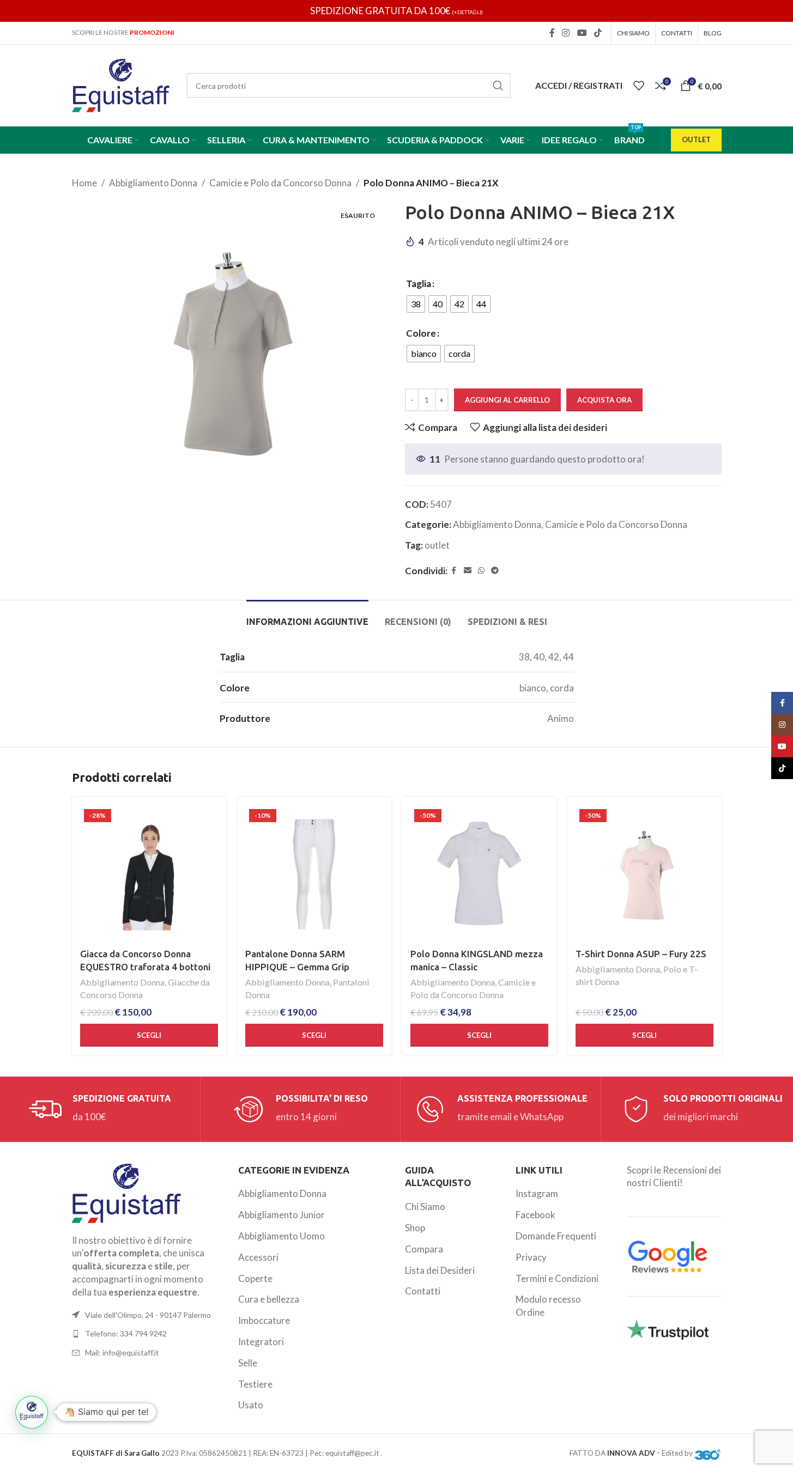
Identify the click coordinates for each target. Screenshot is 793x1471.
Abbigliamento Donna (153, 183)
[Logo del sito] (121, 84)
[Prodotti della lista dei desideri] (639, 85)
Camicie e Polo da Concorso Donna (280, 183)
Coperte (255, 1278)
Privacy (531, 1257)
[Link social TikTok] (597, 33)
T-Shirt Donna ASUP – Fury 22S (641, 954)
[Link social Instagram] (566, 33)
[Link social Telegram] (495, 570)
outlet (437, 545)
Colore (421, 333)
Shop (415, 1227)
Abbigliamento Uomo (281, 1236)
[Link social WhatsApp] (481, 570)
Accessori (258, 1257)
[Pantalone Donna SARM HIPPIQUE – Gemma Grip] (314, 874)
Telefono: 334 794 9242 (126, 1333)
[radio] (416, 304)
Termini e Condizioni (557, 1278)
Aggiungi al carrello (507, 400)
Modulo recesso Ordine (548, 1305)
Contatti (422, 1291)
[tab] (307, 616)
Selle (247, 1363)
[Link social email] (468, 570)
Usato (250, 1405)
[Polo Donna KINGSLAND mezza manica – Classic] (479, 874)
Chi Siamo (425, 1206)
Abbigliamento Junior (281, 1214)
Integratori (261, 1341)
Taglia (418, 283)
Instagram (537, 1193)
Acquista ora (604, 400)
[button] (31, 1412)
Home (84, 183)
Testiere (255, 1384)
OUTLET (696, 139)
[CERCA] (498, 85)
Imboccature (264, 1320)
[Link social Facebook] (552, 33)
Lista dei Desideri (440, 1270)
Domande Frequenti (556, 1236)
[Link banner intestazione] (396, 11)
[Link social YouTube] (581, 33)
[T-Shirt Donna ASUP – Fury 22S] (644, 874)
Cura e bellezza (268, 1299)
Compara (424, 1249)
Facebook (535, 1214)
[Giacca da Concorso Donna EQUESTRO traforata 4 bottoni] (149, 874)
